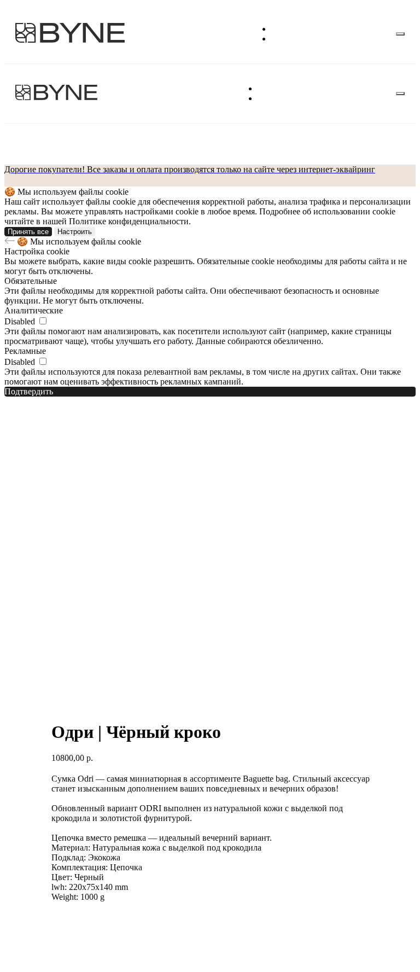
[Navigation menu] (400, 34)
